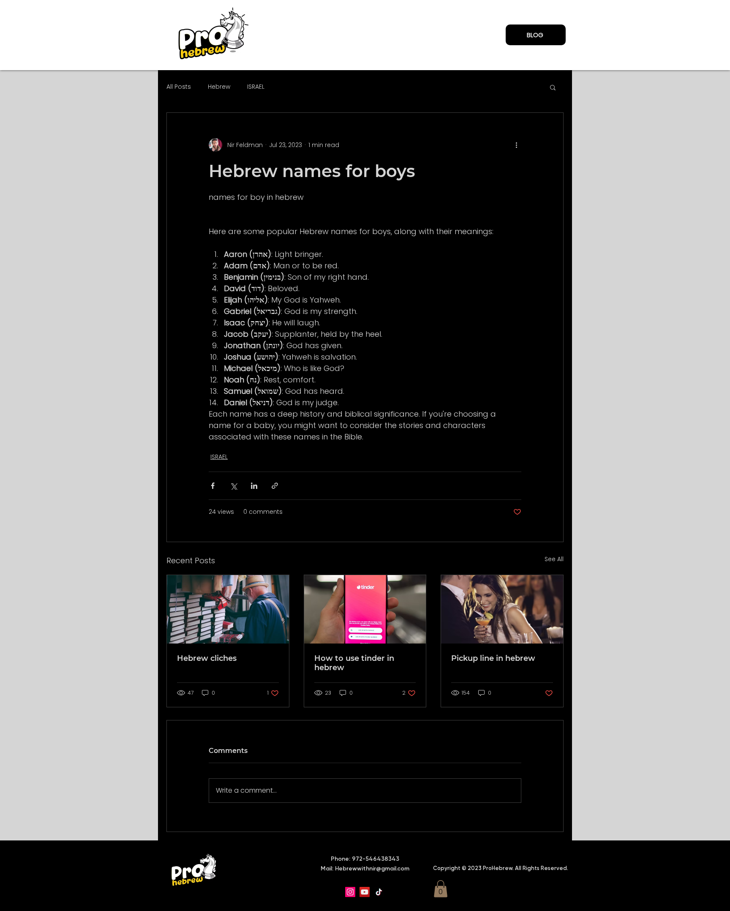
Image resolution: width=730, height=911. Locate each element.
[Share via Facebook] (213, 486)
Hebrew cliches (207, 658)
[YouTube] (365, 892)
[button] (553, 87)
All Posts (178, 87)
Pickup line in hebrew (493, 658)
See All (554, 559)
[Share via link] (275, 486)
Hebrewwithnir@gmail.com (372, 868)
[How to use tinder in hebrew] (365, 609)
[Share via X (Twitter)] (233, 486)
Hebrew (219, 87)
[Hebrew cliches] (228, 609)
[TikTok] (379, 892)
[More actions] (516, 145)
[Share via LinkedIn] (254, 486)
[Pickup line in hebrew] (502, 609)
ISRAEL (255, 87)
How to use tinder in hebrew (354, 663)
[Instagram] (350, 892)
